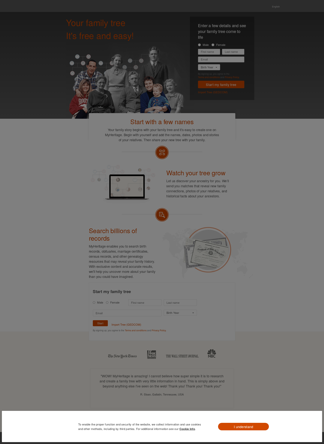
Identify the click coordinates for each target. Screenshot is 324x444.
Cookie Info (187, 429)
